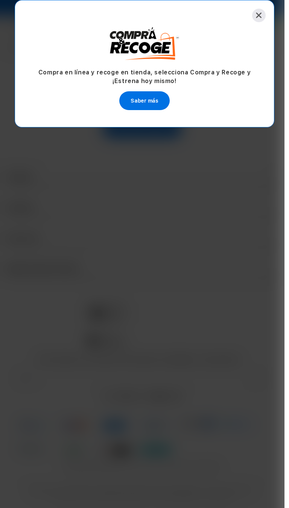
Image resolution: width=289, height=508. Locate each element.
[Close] (259, 15)
